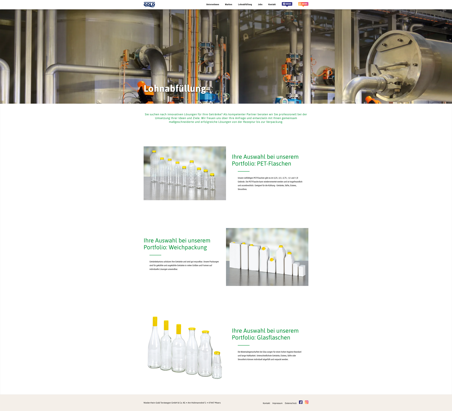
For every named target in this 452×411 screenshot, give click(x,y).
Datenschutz (291, 403)
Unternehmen (212, 4)
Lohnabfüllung (245, 4)
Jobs (260, 4)
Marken (228, 4)
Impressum (277, 403)
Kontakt (272, 4)
